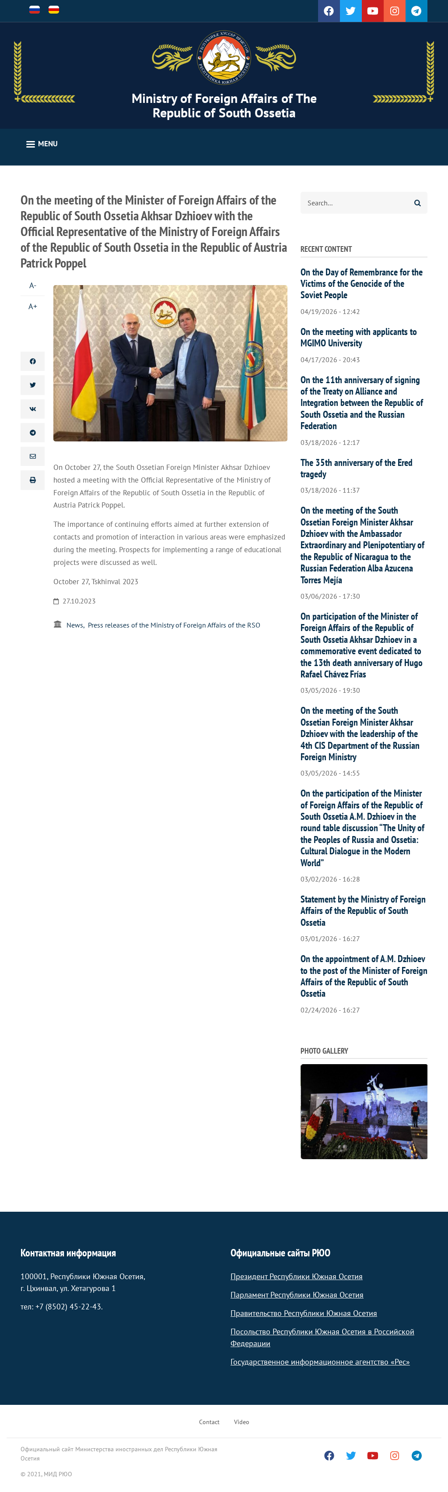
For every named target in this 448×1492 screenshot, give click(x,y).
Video (241, 1422)
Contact (209, 1422)
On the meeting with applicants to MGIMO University (359, 337)
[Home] (224, 57)
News (74, 625)
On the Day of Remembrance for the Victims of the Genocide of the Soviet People (362, 283)
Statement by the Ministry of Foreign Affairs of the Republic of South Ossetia (363, 910)
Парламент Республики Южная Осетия (297, 1295)
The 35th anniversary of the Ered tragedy (357, 468)
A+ (32, 306)
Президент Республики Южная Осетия (297, 1276)
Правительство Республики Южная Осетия (304, 1313)
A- (32, 285)
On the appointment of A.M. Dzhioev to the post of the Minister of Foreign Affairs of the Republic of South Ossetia (364, 975)
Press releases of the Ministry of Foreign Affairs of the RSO (174, 625)
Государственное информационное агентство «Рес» (320, 1362)
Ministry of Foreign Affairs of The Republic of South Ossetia (224, 105)
